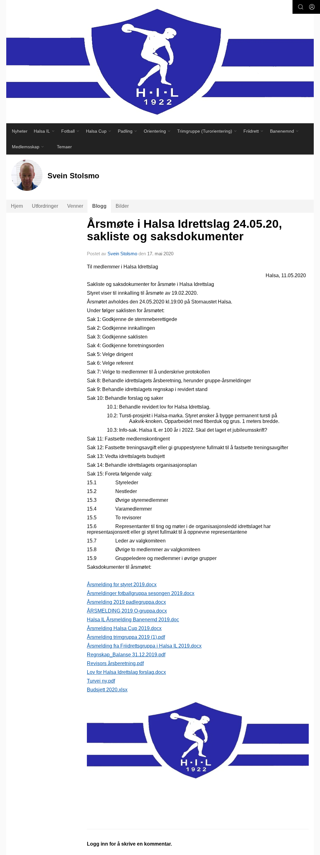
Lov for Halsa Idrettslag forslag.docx (126, 672)
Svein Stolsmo (122, 253)
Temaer (64, 146)
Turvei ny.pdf (101, 681)
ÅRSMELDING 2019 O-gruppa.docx (127, 610)
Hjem (17, 206)
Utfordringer (45, 206)
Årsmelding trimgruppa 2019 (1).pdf (126, 637)
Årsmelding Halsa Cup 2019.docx (124, 628)
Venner (75, 206)
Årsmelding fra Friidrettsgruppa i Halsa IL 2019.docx (144, 646)
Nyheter (20, 131)
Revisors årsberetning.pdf (115, 663)
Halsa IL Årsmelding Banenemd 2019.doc (133, 619)
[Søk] (300, 7)
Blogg (99, 206)
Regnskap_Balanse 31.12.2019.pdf (126, 654)
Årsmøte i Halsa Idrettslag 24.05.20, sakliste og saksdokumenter (184, 230)
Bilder (122, 206)
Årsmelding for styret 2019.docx (122, 584)
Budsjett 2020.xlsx (107, 689)
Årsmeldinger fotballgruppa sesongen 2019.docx (140, 593)
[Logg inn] (312, 7)
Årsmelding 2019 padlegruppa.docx (126, 602)
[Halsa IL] (160, 61)
